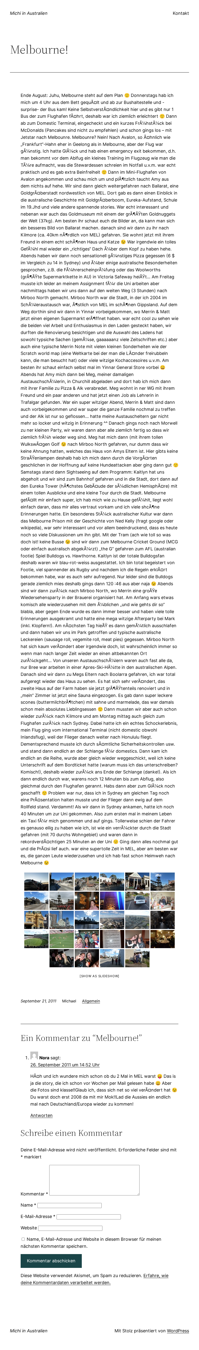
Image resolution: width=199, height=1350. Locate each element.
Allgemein (91, 1001)
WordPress (178, 1330)
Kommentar (34, 1193)
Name (28, 1205)
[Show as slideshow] (99, 976)
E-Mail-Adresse (38, 1216)
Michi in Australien (29, 13)
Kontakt (181, 13)
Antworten (41, 1115)
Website (29, 1227)
